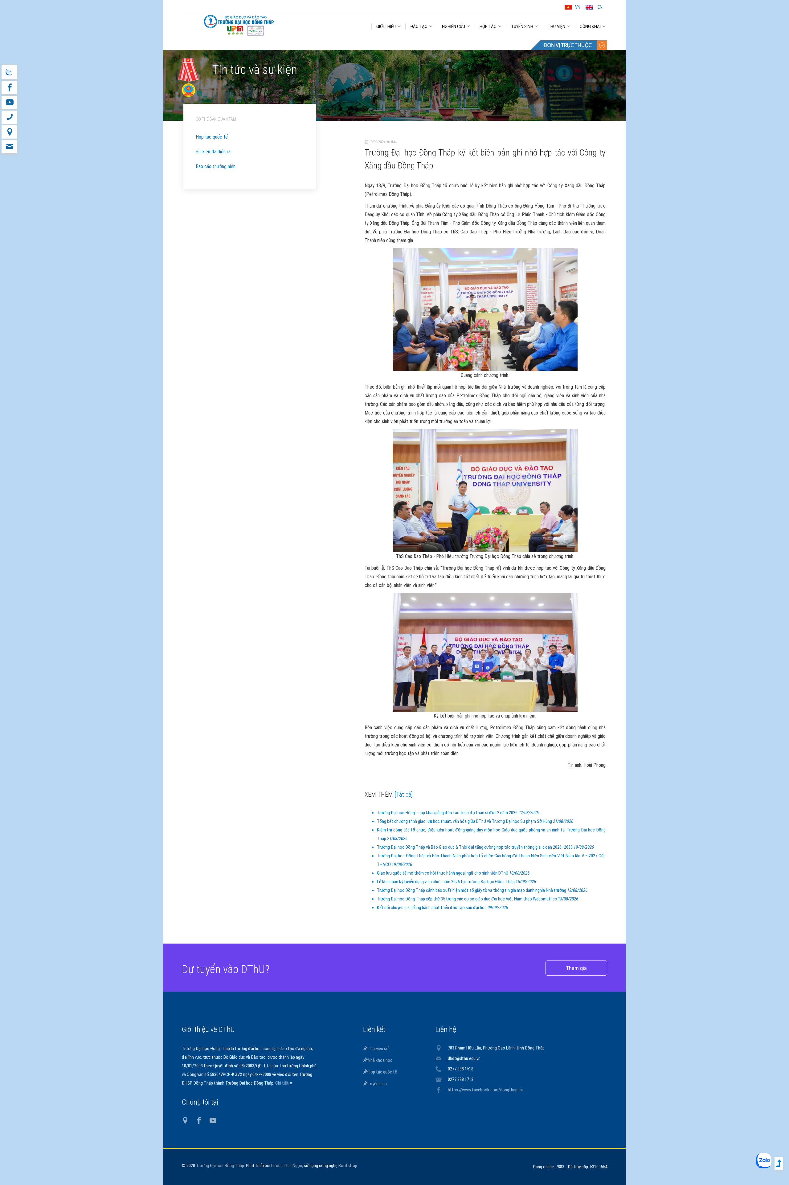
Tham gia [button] (576, 968)
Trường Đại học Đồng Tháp (220, 1165)
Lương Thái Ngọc (286, 1165)
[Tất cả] (403, 794)
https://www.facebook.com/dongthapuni (485, 1090)
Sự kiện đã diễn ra (213, 152)
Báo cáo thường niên (215, 166)
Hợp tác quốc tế (212, 137)
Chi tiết (282, 1083)
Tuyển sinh (377, 1083)
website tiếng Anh (9, 71)
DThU (238, 25)
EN (600, 7)
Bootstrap (347, 1165)
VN (577, 7)
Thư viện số (378, 1048)
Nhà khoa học (380, 1060)
